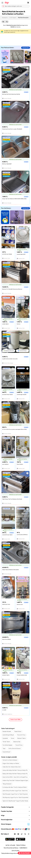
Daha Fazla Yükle (15, 719)
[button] (2, 3)
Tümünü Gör (25, 47)
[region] (16, 56)
